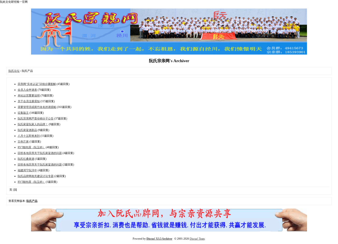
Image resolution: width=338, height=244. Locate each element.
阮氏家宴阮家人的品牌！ (33, 124)
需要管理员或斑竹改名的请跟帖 (37, 107)
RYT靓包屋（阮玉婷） (31, 147)
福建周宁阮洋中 (27, 170)
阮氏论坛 (14, 71)
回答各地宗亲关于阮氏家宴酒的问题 (40, 153)
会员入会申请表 (27, 89)
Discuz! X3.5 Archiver (159, 238)
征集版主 (23, 112)
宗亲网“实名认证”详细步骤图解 (37, 84)
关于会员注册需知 (29, 101)
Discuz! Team (197, 238)
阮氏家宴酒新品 (27, 130)
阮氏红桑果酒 (26, 158)
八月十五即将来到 (29, 135)
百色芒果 (23, 141)
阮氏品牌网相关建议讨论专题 (36, 176)
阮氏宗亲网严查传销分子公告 (36, 118)
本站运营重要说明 (29, 95)
